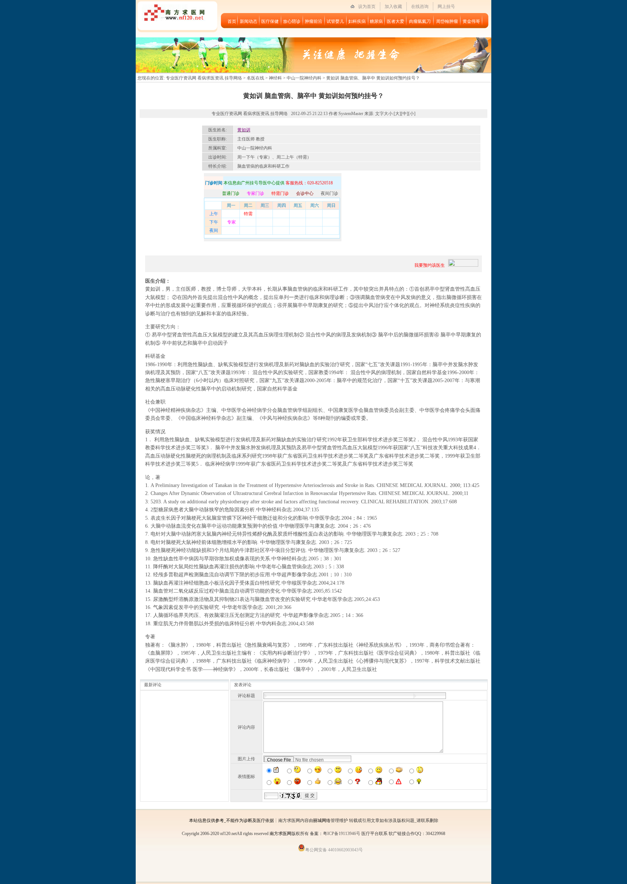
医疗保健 (270, 21)
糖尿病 (376, 21)
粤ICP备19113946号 (341, 833)
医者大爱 (395, 21)
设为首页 (367, 6)
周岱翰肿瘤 (447, 21)
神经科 (275, 78)
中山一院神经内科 (304, 78)
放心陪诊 (291, 21)
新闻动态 (248, 21)
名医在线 (255, 78)
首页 (232, 21)
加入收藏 (393, 6)
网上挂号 (446, 6)
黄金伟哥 (471, 21)
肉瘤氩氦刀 (420, 21)
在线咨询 (420, 6)
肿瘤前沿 (313, 21)
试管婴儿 (335, 21)
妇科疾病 (357, 21)
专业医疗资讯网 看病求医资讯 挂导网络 (204, 78)
